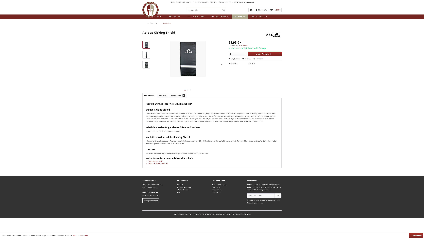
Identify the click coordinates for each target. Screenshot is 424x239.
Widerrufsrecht (182, 190)
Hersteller (163, 95)
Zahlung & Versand (184, 187)
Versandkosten (207, 214)
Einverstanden (416, 235)
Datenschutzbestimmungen (266, 200)
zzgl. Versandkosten (242, 45)
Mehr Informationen (80, 235)
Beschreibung (149, 95)
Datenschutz (216, 190)
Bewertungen (177, 95)
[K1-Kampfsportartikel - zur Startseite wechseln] (150, 10)
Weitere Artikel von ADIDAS (157, 163)
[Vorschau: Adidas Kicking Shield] (146, 45)
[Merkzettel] (250, 10)
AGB (178, 192)
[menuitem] (206, 10)
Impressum (216, 192)
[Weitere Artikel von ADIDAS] (273, 35)
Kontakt (180, 184)
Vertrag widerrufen (151, 201)
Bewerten (259, 59)
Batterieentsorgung (219, 184)
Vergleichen (235, 59)
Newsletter (216, 187)
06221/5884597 (150, 192)
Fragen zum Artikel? (154, 161)
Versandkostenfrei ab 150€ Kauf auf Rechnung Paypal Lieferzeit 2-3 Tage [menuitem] (213, 2)
